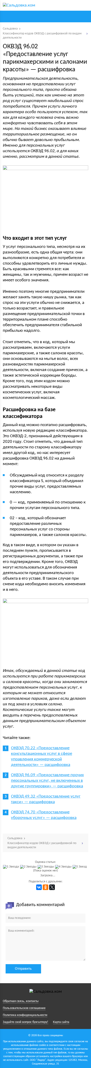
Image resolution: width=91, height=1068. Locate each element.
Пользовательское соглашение (24, 1008)
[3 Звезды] (46, 867)
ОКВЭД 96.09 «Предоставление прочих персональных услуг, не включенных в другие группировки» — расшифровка (47, 781)
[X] (52, 887)
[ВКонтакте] (39, 887)
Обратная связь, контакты (20, 1001)
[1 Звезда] (11, 867)
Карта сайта (61, 1022)
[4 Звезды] (64, 867)
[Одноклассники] (45, 887)
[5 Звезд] (80, 867)
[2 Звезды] (29, 867)
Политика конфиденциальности (25, 1015)
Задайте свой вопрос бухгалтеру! (25, 1022)
